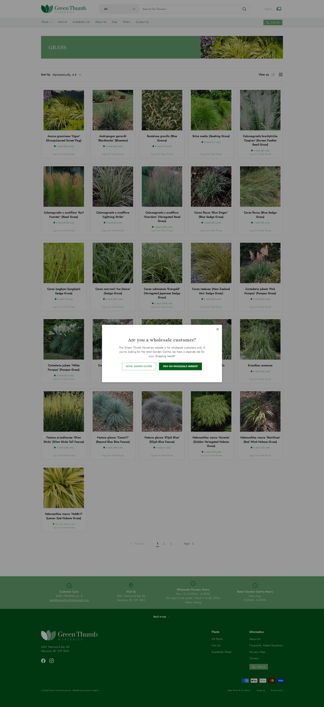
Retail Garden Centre (139, 366)
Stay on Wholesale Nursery (180, 366)
